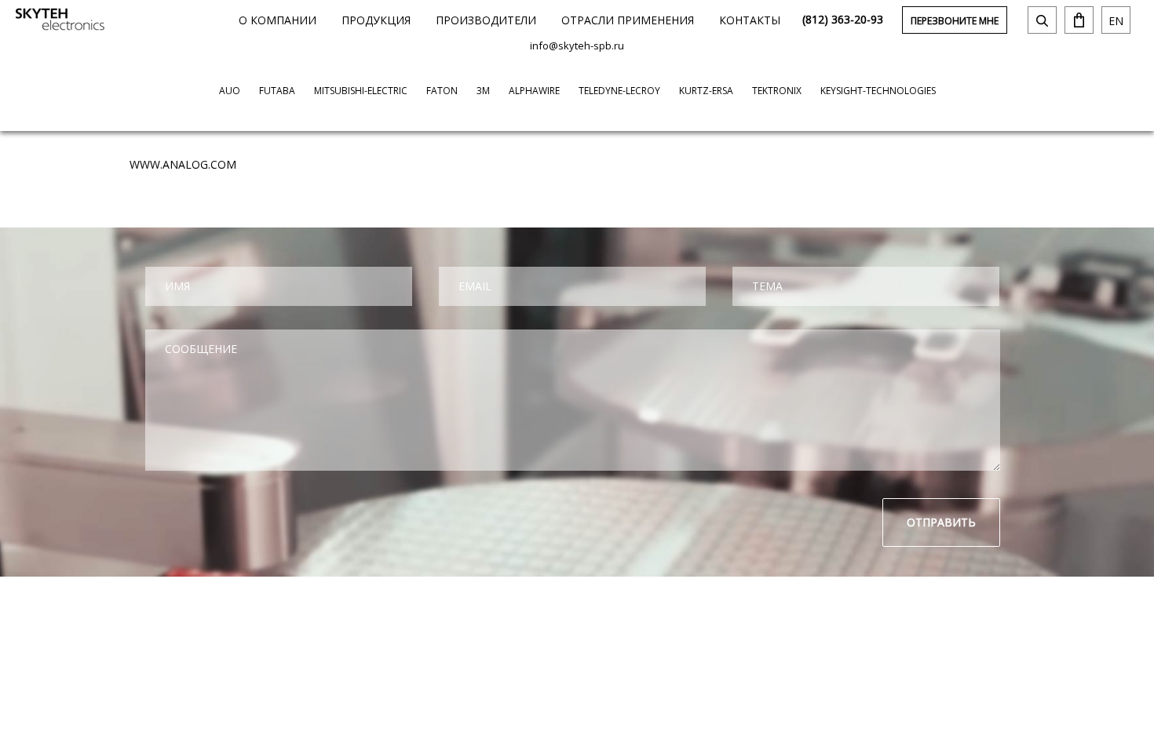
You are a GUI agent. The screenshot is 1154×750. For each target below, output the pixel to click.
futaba (277, 90)
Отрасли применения (627, 20)
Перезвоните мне (955, 20)
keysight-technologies (878, 90)
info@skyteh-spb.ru (577, 45)
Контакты (749, 20)
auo (229, 90)
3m (483, 90)
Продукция (376, 20)
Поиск (1042, 20)
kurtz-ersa (706, 90)
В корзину (1079, 20)
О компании (277, 20)
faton (442, 90)
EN (1115, 20)
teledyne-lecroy (619, 90)
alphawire (534, 90)
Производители (486, 20)
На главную (60, 19)
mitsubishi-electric (360, 90)
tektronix (777, 90)
